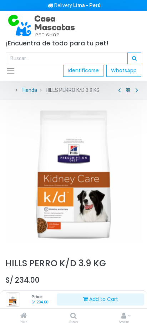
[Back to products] (128, 90)
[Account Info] (123, 316)
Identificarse (83, 70)
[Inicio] (23, 316)
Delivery (77, 5)
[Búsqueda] (134, 59)
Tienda (29, 90)
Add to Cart (103, 299)
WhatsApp (124, 70)
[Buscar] (73, 316)
